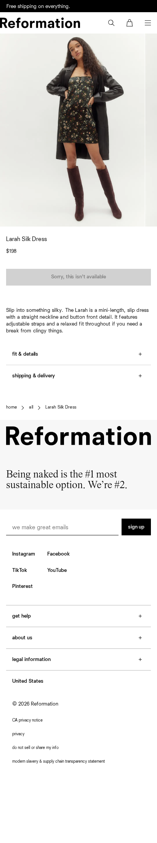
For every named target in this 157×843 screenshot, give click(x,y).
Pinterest (22, 586)
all (31, 407)
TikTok (19, 570)
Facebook (58, 554)
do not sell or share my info (35, 748)
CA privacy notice (27, 720)
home (11, 407)
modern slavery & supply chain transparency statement (58, 761)
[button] (111, 22)
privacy (18, 734)
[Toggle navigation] (147, 22)
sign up (136, 527)
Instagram (23, 554)
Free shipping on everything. (38, 6)
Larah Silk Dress (60, 407)
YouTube (57, 570)
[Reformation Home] (40, 23)
